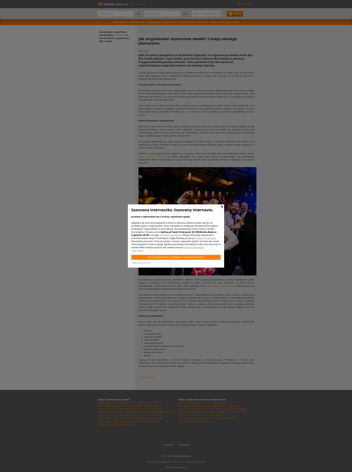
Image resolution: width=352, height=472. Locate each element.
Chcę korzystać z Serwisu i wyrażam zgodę (176, 257)
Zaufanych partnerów (171, 235)
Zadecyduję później (141, 262)
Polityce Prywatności (205, 238)
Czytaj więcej (137, 250)
